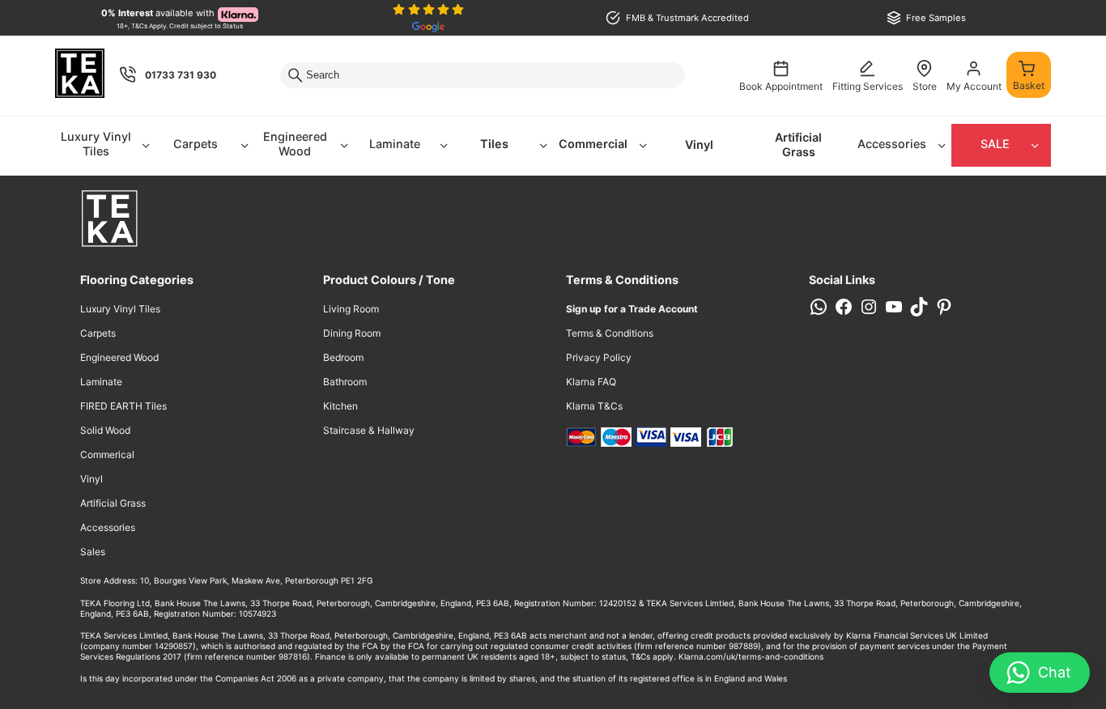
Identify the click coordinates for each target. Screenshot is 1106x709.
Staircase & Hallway (369, 430)
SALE (995, 144)
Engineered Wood (295, 144)
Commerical (107, 454)
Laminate (394, 144)
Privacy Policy (599, 357)
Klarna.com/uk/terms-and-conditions (750, 656)
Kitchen (340, 406)
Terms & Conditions (609, 333)
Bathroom (345, 382)
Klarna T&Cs (594, 406)
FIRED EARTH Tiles (123, 406)
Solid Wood (105, 430)
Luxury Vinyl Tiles (96, 144)
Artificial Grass (798, 144)
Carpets (195, 144)
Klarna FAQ (591, 382)
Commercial (593, 144)
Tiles (494, 144)
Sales (92, 552)
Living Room (351, 309)
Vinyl (699, 144)
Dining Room (352, 333)
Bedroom (343, 357)
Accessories (891, 144)
